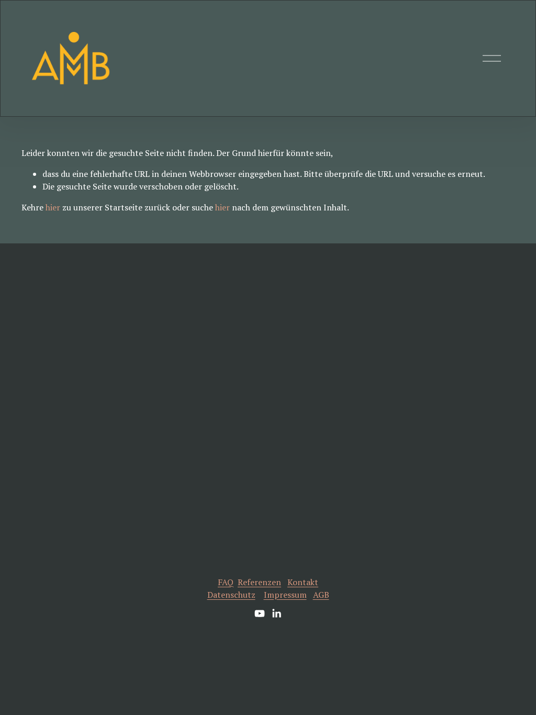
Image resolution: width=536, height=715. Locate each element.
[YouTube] (259, 613)
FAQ (225, 582)
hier (53, 207)
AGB (321, 594)
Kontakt (302, 582)
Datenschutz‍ (231, 594)
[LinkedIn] (276, 613)
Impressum (285, 594)
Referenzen (259, 582)
